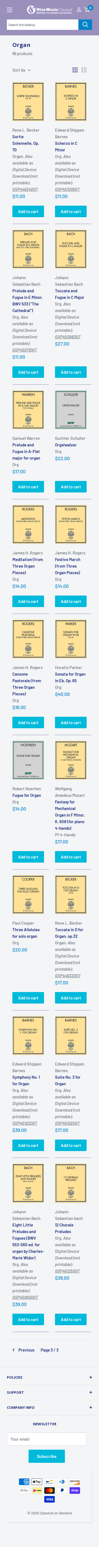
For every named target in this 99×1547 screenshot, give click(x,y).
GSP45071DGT (24, 349)
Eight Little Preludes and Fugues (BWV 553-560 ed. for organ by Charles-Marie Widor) (28, 1241)
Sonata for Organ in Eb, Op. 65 (70, 677)
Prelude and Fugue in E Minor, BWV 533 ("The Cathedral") (27, 300)
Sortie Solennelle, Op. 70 (25, 143)
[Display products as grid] (75, 69)
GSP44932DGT (68, 975)
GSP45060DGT (25, 1297)
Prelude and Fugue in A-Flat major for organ (26, 451)
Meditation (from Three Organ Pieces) (27, 566)
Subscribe (47, 1456)
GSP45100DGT (67, 189)
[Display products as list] (84, 69)
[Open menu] (9, 10)
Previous (26, 1349)
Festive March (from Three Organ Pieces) (67, 566)
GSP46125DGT (67, 1270)
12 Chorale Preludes (64, 1228)
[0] (86, 9)
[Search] (85, 24)
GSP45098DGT (68, 336)
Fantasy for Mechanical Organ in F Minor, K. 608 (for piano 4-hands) (70, 815)
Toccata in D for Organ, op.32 (69, 933)
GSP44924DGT (25, 189)
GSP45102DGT (67, 1123)
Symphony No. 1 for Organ (26, 1080)
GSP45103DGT (24, 1123)
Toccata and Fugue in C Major (69, 294)
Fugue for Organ (26, 795)
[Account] (79, 9)
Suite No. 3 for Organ (68, 1080)
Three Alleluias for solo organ (26, 933)
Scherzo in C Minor (66, 146)
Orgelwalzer (66, 444)
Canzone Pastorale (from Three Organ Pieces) (26, 684)
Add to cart (28, 211)
